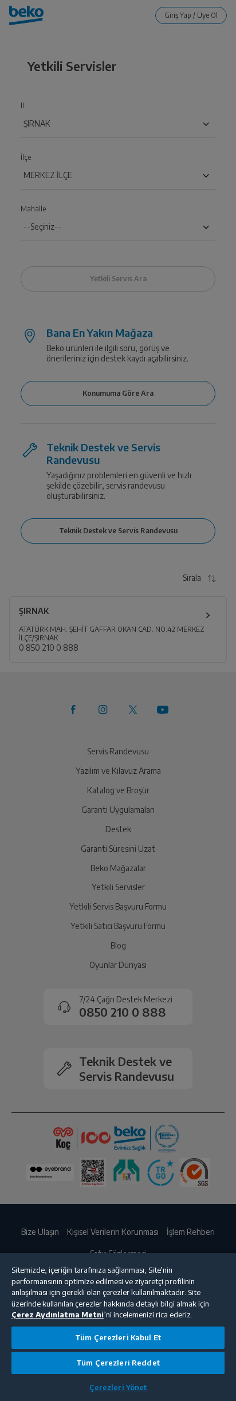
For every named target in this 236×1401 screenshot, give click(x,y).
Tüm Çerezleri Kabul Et (118, 1337)
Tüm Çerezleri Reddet (118, 1362)
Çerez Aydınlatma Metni (57, 1314)
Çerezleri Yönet (118, 1387)
